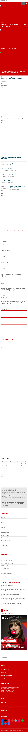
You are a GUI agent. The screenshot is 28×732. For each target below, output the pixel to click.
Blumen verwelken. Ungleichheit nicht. (11, 163)
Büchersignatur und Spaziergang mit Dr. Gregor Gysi (13, 289)
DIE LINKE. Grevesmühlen (7, 571)
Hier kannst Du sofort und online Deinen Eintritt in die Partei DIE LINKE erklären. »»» (13, 503)
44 (14, 230)
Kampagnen (3, 519)
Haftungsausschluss (6, 678)
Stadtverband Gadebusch (6, 537)
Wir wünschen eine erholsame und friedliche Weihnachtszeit (16, 187)
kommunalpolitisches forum (7, 576)
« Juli (2, 476)
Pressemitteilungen (5, 532)
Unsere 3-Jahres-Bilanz (8, 49)
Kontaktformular (5, 669)
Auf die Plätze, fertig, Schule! (7, 585)
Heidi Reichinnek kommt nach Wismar (12, 275)
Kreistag (2, 522)
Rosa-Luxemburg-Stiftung (6, 573)
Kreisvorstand (4, 524)
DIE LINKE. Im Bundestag (6, 560)
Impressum (3, 672)
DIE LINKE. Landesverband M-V (8, 563)
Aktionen (3, 517)
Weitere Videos (5, 657)
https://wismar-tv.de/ (8, 613)
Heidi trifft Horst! (5, 180)
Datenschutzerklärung (6, 675)
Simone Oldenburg (8, 46)
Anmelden (3, 702)
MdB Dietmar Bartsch (5, 565)
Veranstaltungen (4, 545)
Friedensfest (5, 250)
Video (2, 170)
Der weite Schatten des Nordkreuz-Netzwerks (11, 603)
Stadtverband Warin (5, 540)
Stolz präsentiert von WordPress (16, 730)
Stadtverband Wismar (6, 542)
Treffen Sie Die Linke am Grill (15, 117)
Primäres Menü (26, 3)
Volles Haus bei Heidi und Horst (9, 169)
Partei (2, 22)
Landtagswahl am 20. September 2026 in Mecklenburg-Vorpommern (17, 77)
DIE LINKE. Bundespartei (6, 558)
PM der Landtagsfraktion (12, 582)
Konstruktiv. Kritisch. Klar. (7, 174)
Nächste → (21, 230)
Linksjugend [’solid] (5, 568)
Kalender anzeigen (5, 309)
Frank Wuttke (15, 79)
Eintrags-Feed (4, 705)
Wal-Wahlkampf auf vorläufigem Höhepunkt (10, 594)
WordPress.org (4, 710)
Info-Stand (4, 262)
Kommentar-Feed (5, 707)
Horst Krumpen (11, 176)
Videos (6, 610)
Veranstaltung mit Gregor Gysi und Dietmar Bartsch (13, 302)
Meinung (3, 527)
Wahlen (2, 548)
